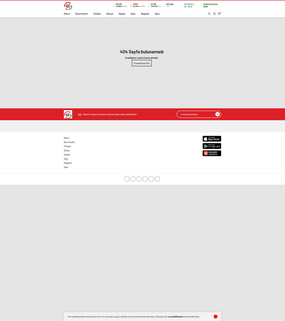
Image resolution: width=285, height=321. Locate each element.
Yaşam (121, 13)
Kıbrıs (67, 13)
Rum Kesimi (81, 13)
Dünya (109, 13)
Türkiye (97, 13)
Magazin (145, 13)
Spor (133, 13)
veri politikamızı (175, 316)
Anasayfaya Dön (142, 63)
